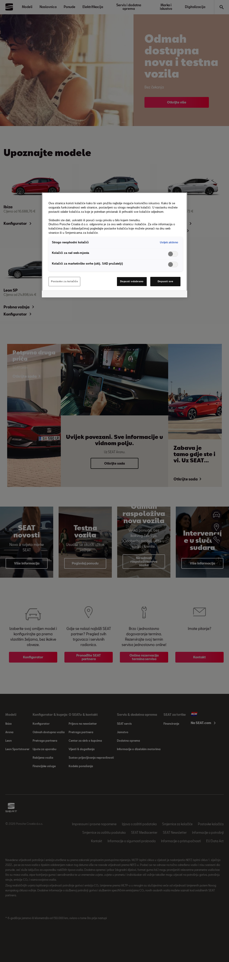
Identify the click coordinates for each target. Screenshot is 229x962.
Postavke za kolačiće (64, 281)
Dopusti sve (165, 281)
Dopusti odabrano (132, 281)
